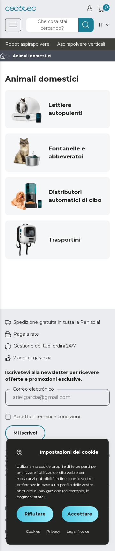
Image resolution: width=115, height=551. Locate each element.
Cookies (33, 531)
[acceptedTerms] (8, 417)
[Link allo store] (20, 8)
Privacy (53, 531)
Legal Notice (78, 531)
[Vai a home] (3, 56)
